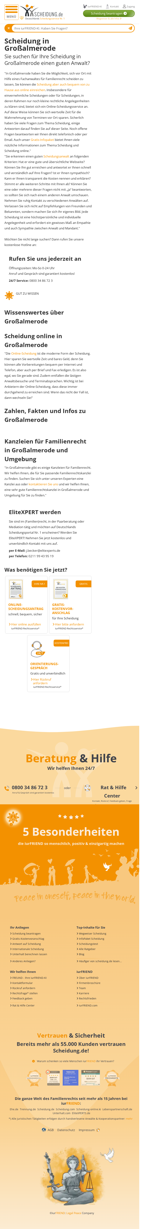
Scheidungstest (88, 944)
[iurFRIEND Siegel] (34, 1078)
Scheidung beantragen (26, 933)
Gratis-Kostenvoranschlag (28, 938)
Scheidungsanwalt (56, 156)
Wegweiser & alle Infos (108, 18)
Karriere (84, 993)
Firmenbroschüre (89, 983)
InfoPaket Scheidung (91, 938)
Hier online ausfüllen (26, 624)
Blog (81, 954)
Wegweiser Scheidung (92, 933)
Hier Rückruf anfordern (42, 681)
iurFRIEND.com (88, 1005)
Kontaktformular (22, 983)
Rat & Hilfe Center (23, 1005)
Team (82, 988)
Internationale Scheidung (28, 949)
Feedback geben (22, 998)
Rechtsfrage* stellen (25, 993)
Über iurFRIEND (88, 978)
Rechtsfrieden (87, 998)
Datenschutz (66, 1130)
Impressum (87, 1130)
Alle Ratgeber (87, 949)
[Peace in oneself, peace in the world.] (70, 804)
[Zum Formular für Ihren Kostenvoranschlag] (60, 598)
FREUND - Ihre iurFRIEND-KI (29, 978)
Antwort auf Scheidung (26, 944)
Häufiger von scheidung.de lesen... (100, 961)
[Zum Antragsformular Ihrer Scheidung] (15, 598)
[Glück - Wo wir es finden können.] (98, 1129)
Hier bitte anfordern (69, 624)
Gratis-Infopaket (42, 140)
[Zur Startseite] (42, 10)
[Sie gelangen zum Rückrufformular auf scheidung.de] (37, 657)
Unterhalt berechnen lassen (29, 954)
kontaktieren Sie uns (43, 484)
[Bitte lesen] (21, 18)
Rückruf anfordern (23, 988)
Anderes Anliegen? (24, 961)
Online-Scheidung (23, 353)
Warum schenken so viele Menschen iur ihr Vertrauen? (75, 1061)
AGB (51, 1130)
